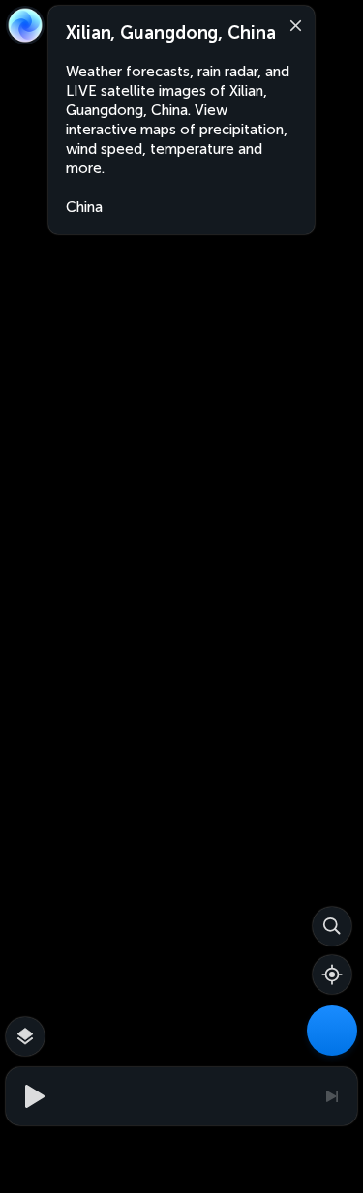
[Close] (291, 24)
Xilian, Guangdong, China (171, 33)
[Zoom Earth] (25, 25)
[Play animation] (32, 1096)
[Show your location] (332, 974)
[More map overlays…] (25, 1036)
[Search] (332, 926)
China (84, 207)
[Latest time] (331, 1096)
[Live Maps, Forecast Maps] (332, 1030)
